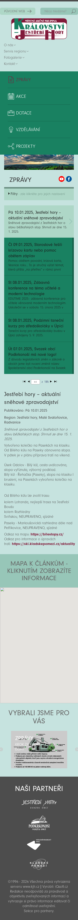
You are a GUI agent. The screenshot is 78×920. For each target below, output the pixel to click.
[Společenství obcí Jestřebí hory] (39, 801)
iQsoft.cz (61, 886)
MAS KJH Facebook (69, 179)
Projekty (25, 146)
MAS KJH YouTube (61, 179)
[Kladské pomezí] (39, 862)
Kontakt (9, 64)
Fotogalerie (13, 57)
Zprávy (23, 79)
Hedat (73, 11)
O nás (8, 45)
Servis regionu (15, 51)
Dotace (24, 113)
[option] (39, 749)
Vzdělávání (28, 129)
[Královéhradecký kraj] (39, 842)
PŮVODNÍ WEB (14, 11)
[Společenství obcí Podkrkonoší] (39, 821)
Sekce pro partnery (38, 911)
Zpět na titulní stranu (39, 29)
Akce (21, 96)
